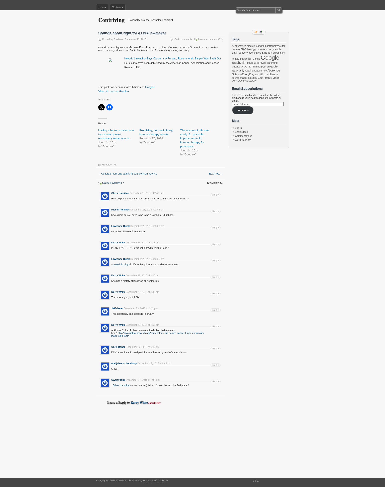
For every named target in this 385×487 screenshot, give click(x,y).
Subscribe (242, 110)
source (235, 78)
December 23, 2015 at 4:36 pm (142, 292)
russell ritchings (120, 209)
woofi (241, 80)
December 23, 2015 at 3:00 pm (147, 226)
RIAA (264, 70)
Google (270, 57)
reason (258, 70)
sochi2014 (260, 74)
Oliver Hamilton (120, 193)
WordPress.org (243, 140)
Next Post (216, 173)
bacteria (236, 49)
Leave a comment (208, 39)
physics (236, 66)
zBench (147, 480)
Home (102, 7)
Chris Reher (118, 347)
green (235, 63)
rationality (238, 70)
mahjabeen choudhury (124, 363)
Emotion (267, 52)
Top (257, 481)
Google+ (150, 87)
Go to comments (183, 39)
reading (249, 70)
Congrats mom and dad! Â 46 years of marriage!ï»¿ (127, 173)
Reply (215, 194)
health (242, 62)
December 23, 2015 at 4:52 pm (142, 325)
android (261, 45)
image (250, 62)
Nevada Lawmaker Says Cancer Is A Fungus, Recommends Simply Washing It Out (172, 58)
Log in (238, 128)
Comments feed (243, 136)
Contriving (111, 20)
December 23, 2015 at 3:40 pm (142, 275)
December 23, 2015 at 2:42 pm (146, 193)
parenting (272, 62)
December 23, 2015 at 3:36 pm (147, 259)
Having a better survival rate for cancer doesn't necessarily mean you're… (116, 134)
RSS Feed (256, 32)
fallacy (235, 58)
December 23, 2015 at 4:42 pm (141, 308)
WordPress (162, 480)
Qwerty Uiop (118, 380)
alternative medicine (246, 46)
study (254, 78)
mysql (263, 62)
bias (243, 49)
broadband (262, 49)
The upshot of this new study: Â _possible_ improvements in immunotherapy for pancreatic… (194, 138)
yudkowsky (250, 80)
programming (250, 66)
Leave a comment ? (113, 182)
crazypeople (274, 49)
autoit (282, 46)
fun (250, 58)
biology (251, 49)
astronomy (272, 45)
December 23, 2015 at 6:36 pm (142, 347)
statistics (245, 77)
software (272, 74)
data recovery (240, 52)
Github (256, 58)
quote (274, 66)
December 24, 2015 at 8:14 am (143, 380)
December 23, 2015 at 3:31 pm (142, 242)
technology (265, 77)
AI (233, 46)
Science (274, 70)
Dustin (117, 39)
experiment (279, 52)
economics (254, 52)
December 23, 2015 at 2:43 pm (147, 209)
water (234, 81)
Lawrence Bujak (120, 226)
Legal (256, 63)
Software (117, 7)
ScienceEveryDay (243, 74)
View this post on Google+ (113, 91)
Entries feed (241, 132)
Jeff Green (117, 308)
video (276, 77)
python (265, 66)
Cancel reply (154, 402)
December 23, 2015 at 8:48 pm (154, 363)
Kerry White (118, 242)
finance (244, 58)
